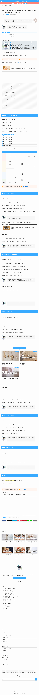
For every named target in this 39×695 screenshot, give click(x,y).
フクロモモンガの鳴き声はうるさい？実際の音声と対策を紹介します (23, 68)
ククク (7, 102)
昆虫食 (23, 672)
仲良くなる (5, 637)
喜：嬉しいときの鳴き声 (9, 88)
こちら (18, 62)
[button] (4, 520)
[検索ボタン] (1, 1)
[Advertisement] (20, 77)
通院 (35, 672)
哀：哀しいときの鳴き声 (9, 96)
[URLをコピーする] (35, 520)
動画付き (13, 517)
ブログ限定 (21, 670)
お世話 (5, 632)
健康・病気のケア (7, 639)
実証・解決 (17, 517)
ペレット (29, 670)
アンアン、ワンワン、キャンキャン (12, 98)
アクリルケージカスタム (14, 670)
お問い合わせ (16, 691)
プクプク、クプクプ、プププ (11, 89)
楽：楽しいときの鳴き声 (9, 100)
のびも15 (3, 670)
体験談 (33, 670)
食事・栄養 (5, 643)
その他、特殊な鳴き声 (8, 103)
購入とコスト (6, 662)
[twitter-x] (18, 581)
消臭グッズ (5, 650)
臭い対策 (31, 672)
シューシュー (8, 99)
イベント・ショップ (7, 648)
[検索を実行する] (36, 679)
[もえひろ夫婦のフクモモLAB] (19, 1)
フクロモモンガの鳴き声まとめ (10, 86)
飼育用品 (5, 655)
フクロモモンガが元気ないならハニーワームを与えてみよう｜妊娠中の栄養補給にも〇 (23, 228)
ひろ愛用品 (7, 670)
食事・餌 (5, 652)
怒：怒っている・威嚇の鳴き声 (10, 92)
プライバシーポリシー (22, 691)
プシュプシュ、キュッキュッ (11, 91)
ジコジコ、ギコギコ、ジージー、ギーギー (13, 93)
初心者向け (9, 517)
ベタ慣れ (25, 670)
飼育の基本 (5, 664)
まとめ (6, 106)
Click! (25, 3)
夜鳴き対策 (12, 672)
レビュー (5, 646)
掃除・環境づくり (7, 641)
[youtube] (20, 581)
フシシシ (7, 105)
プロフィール (19, 577)
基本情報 (5, 657)
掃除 (20, 672)
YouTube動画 (23, 59)
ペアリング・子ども (7, 635)
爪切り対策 (27, 672)
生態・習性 (7, 14)
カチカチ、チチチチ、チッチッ (11, 95)
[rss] (21, 675)
